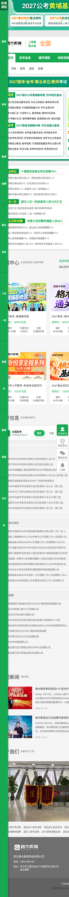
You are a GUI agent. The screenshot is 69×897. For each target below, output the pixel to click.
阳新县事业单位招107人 (43, 178)
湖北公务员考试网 (12, 827)
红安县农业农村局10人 (38, 183)
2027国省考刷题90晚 (28, 125)
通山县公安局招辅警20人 (41, 227)
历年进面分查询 (50, 125)
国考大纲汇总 (12, 113)
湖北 (39, 433)
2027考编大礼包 (13, 118)
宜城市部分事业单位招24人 (16, 178)
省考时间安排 (36, 148)
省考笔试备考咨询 (34, 132)
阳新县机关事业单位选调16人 (18, 194)
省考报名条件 (50, 132)
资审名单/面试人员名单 (14, 213)
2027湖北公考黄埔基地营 (30, 95)
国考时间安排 (48, 113)
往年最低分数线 (13, 143)
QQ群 (62, 470)
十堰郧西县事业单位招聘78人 (39, 171)
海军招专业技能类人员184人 (49, 244)
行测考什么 (25, 113)
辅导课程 (44, 58)
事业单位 (11, 171)
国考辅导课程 (29, 118)
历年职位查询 (54, 95)
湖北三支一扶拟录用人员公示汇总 (41, 201)
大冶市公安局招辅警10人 (15, 238)
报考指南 (36, 113)
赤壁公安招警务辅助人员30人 (45, 221)
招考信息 (25, 58)
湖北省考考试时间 (14, 137)
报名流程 (55, 118)
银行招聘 (8, 595)
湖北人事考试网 (31, 831)
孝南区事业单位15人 (13, 189)
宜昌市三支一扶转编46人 (37, 189)
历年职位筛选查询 (33, 137)
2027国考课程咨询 (51, 831)
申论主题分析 (47, 107)
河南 (51, 433)
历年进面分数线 (13, 107)
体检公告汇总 (10, 208)
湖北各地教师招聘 (12, 831)
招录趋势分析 (43, 118)
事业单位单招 (11, 523)
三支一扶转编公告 (36, 213)
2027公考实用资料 (14, 132)
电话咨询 (62, 445)
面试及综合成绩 (26, 208)
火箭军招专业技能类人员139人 (18, 244)
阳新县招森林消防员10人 (15, 227)
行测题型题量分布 (31, 107)
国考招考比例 (52, 102)
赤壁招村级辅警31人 (39, 238)
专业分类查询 (37, 102)
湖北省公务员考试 (53, 827)
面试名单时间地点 (43, 208)
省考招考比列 (50, 148)
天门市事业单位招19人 (14, 183)
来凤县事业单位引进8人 (45, 194)
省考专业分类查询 (52, 137)
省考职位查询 (12, 148)
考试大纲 (24, 148)
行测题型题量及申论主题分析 (46, 143)
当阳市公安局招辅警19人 (46, 233)
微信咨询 (62, 457)
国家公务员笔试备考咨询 (17, 102)
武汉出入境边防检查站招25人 (18, 233)
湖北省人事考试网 (32, 827)
